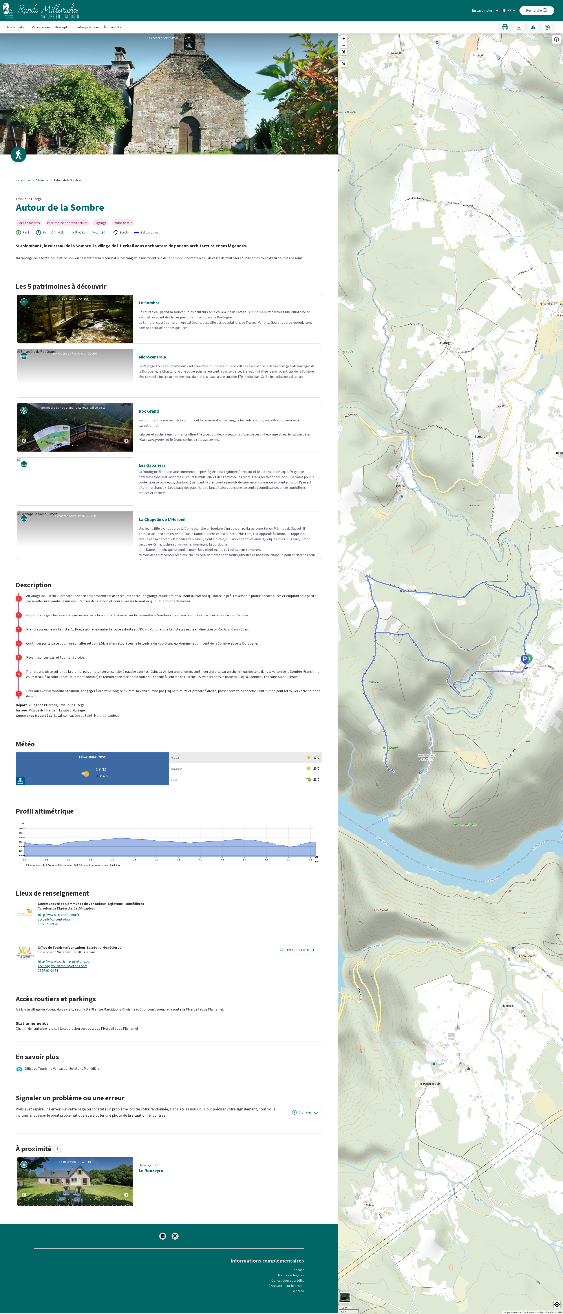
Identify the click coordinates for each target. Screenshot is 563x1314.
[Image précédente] (24, 427)
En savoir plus (482, 10)
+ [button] (343, 38)
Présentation (17, 27)
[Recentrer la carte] (343, 64)
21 (108, 1200)
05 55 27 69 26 (48, 924)
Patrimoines (41, 27)
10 (59, 1200)
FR (510, 10)
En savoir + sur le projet (286, 1285)
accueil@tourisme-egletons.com (62, 966)
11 (64, 1200)
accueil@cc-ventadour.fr (56, 919)
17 (90, 1200)
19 (99, 1200)
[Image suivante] (126, 427)
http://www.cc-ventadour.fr (58, 915)
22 (112, 1200)
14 (77, 1200)
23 (117, 1200)
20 (103, 1200)
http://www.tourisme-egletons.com (65, 961)
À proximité (112, 27)
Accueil (26, 180)
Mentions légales (291, 1275)
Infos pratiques (88, 27)
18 (95, 1200)
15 (81, 1200)
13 (73, 1200)
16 (86, 1200)
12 (68, 1200)
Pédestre (42, 180)
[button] (343, 52)
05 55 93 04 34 (48, 971)
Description (63, 27)
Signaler (305, 1112)
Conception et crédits (287, 1280)
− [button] (343, 45)
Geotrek (298, 1291)
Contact (298, 1270)
